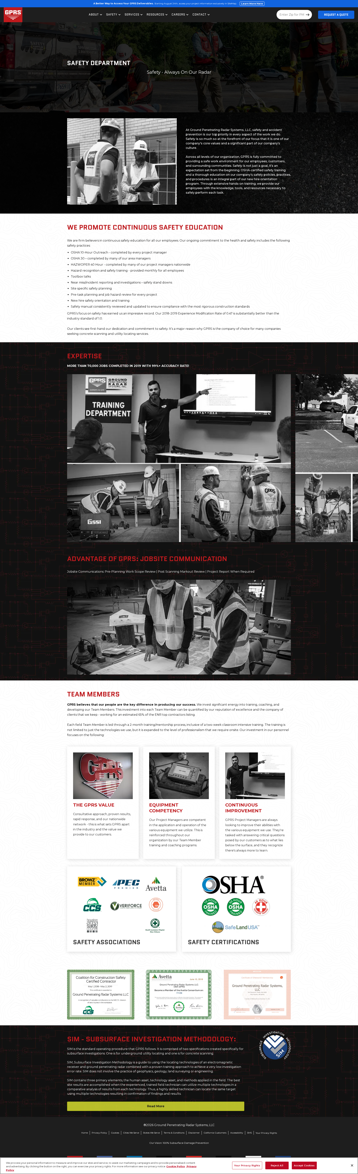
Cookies (115, 1132)
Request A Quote (336, 15)
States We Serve (151, 1132)
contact (199, 14)
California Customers (215, 1132)
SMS (249, 1132)
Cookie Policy (175, 1166)
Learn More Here (252, 3)
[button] (95, 14)
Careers (178, 14)
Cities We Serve (131, 1132)
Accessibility (236, 1132)
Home (84, 1132)
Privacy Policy (99, 1132)
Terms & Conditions (174, 1132)
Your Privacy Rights (266, 1133)
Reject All (277, 1165)
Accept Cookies (304, 1165)
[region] (179, 1165)
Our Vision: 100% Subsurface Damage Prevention (179, 1142)
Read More (155, 1106)
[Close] (352, 1165)
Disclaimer (194, 1132)
